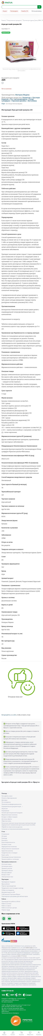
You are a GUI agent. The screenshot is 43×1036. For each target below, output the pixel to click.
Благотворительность (8, 842)
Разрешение (5, 811)
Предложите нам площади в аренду (12, 888)
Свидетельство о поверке (9, 853)
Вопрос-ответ (6, 875)
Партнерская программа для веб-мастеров (15, 896)
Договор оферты (7, 819)
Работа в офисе (6, 906)
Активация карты (7, 866)
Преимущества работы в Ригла (11, 901)
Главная (4, 20)
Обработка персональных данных (12, 827)
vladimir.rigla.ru (29, 947)
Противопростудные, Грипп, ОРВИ (32, 20)
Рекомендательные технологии (11, 857)
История (4, 836)
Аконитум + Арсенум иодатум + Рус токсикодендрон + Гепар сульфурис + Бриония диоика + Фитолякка (21, 99)
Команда (4, 838)
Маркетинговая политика (9, 815)
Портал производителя (9, 886)
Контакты (5, 840)
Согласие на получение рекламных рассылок (15, 829)
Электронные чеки (7, 877)
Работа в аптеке (6, 903)
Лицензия (5, 808)
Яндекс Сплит (6, 32)
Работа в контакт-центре (9, 908)
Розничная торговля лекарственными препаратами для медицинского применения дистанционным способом (19, 824)
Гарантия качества (7, 851)
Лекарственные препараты (14, 20)
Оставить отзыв (6, 844)
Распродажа (14, 11)
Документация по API (8, 892)
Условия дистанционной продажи (12, 813)
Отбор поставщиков (8, 890)
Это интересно (6, 802)
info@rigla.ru (15, 1013)
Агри (3, 104)
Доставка (4, 800)
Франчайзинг (6, 884)
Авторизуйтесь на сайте (9, 715)
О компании (5, 834)
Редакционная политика (9, 846)
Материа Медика (22, 95)
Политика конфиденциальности (11, 804)
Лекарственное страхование (10, 849)
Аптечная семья (6, 864)
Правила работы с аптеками (10, 859)
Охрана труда (6, 910)
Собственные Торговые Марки (11, 894)
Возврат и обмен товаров (9, 817)
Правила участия (7, 868)
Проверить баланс (7, 870)
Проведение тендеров (8, 882)
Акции (5, 11)
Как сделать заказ (7, 796)
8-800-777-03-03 (8, 991)
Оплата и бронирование (9, 798)
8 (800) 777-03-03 (22, 956)
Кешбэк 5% (24, 11)
